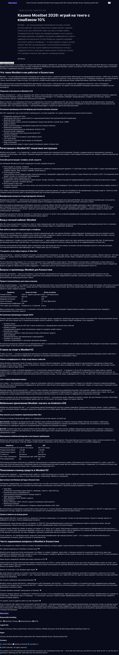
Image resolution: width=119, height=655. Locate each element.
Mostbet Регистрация (52, 3)
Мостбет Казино (66, 3)
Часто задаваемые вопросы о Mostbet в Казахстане (22, 68)
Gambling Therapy (10, 621)
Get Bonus (21, 59)
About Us (3, 629)
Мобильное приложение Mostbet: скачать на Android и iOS (64, 67)
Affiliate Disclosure (48, 629)
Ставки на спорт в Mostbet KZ (29, 67)
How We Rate (60, 629)
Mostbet (29, 84)
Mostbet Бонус (78, 3)
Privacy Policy (12, 629)
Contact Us (86, 629)
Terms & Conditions (34, 629)
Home (28, 3)
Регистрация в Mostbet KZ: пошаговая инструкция (56, 65)
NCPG (35, 621)
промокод (71, 564)
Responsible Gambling (73, 629)
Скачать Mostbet (37, 3)
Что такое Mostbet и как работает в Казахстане (18, 65)
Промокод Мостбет (91, 3)
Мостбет (99, 240)
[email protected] (21, 644)
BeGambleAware (25, 621)
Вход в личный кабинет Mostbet (87, 65)
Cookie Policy (22, 629)
